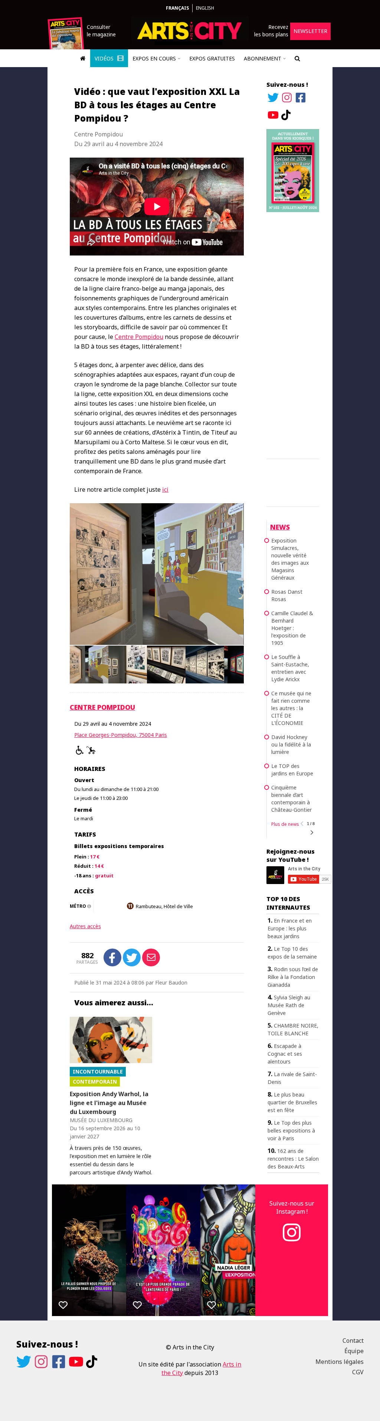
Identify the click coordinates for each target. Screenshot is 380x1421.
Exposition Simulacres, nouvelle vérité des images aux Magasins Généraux (290, 559)
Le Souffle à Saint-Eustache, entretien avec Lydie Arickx (290, 668)
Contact (353, 1340)
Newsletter (310, 30)
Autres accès (85, 926)
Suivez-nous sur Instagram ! (291, 1207)
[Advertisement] (292, 334)
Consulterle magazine (101, 30)
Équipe (354, 1351)
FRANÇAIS (177, 8)
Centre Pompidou (139, 337)
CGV (358, 1372)
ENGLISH (205, 8)
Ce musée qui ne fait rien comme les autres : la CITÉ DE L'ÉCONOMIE (291, 708)
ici (165, 489)
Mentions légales (339, 1362)
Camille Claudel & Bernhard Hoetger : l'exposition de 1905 (292, 628)
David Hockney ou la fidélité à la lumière (291, 744)
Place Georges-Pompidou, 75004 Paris (120, 734)
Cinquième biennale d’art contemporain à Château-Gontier (291, 798)
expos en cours (154, 58)
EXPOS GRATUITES (212, 58)
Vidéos (105, 58)
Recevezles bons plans (271, 30)
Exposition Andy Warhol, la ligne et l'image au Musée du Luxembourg (109, 1103)
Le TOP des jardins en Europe (292, 769)
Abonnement (262, 58)
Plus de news (285, 824)
